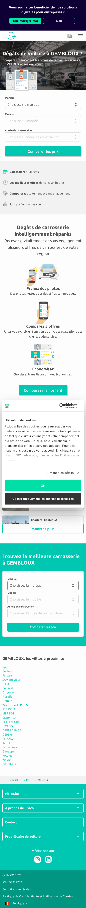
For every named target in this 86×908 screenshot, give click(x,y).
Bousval (7, 688)
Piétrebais (9, 764)
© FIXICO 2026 (11, 875)
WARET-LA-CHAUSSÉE (16, 705)
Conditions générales (16, 889)
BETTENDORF (11, 722)
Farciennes (9, 747)
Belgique (18, 903)
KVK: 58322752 (12, 882)
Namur (7, 701)
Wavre (6, 760)
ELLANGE (8, 739)
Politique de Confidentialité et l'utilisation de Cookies (37, 896)
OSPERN (7, 734)
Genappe (8, 751)
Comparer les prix (43, 151)
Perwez (7, 675)
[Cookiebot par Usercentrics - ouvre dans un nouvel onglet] (63, 406)
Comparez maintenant (43, 390)
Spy (4, 667)
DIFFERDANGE (11, 730)
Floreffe (7, 696)
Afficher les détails (60, 472)
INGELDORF (10, 743)
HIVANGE (8, 726)
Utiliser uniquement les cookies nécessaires (43, 498)
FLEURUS (8, 684)
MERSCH (8, 713)
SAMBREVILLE (11, 680)
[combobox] (7, 104)
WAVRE (7, 755)
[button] (70, 36)
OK (43, 485)
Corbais (7, 671)
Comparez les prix (43, 627)
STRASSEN (9, 709)
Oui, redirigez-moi (25, 21)
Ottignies (8, 692)
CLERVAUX (9, 717)
